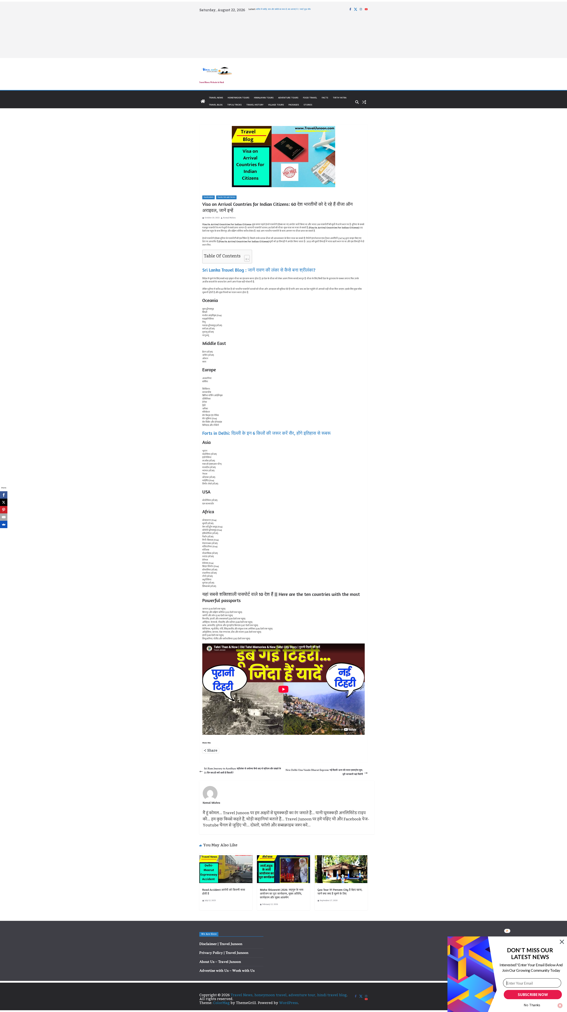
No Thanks (532, 1005)
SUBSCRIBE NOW (533, 994)
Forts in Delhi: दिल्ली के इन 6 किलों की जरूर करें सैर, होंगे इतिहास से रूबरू (266, 433)
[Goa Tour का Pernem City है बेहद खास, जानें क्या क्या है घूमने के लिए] (341, 857)
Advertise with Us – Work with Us (227, 970)
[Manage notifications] (560, 1005)
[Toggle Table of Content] (245, 257)
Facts (325, 97)
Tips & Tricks (234, 104)
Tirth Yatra (339, 97)
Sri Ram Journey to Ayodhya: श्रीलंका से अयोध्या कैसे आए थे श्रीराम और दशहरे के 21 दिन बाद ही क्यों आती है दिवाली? (242, 770)
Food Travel (310, 97)
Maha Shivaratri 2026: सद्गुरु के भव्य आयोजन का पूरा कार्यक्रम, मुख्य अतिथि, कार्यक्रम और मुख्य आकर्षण (281, 893)
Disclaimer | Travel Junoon (220, 944)
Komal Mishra (229, 218)
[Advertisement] (283, 34)
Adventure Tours (288, 97)
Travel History (254, 104)
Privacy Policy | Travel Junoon (223, 953)
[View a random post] (364, 102)
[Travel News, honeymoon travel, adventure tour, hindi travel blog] (202, 101)
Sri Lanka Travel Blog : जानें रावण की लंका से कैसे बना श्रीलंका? (258, 270)
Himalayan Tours (263, 97)
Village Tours (276, 104)
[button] (530, 953)
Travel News (216, 97)
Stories (308, 104)
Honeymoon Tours (238, 97)
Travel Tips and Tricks (226, 197)
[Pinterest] (3, 509)
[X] (3, 502)
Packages (294, 104)
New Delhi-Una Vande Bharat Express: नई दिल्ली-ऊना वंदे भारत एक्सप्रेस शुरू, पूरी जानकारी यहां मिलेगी (324, 772)
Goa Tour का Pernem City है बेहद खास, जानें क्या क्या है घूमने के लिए (339, 891)
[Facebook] (3, 495)
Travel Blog (216, 104)
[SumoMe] (3, 524)
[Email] (3, 517)
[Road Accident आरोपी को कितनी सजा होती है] (225, 857)
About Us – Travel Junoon (220, 962)
